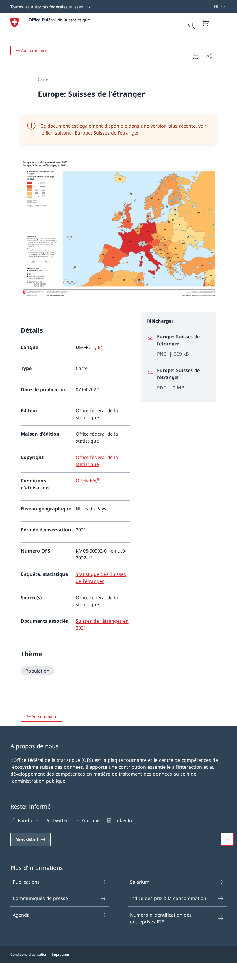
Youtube (91, 820)
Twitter (60, 820)
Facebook (28, 820)
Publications (26, 882)
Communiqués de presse (40, 898)
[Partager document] (209, 56)
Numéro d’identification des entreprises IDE (161, 918)
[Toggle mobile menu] (222, 26)
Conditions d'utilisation (28, 954)
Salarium (139, 882)
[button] (227, 839)
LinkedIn (122, 820)
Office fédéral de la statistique (59, 20)
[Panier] (205, 23)
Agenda (21, 915)
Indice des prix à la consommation (168, 898)
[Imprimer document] (195, 56)
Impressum (61, 954)
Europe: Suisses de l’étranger (107, 133)
